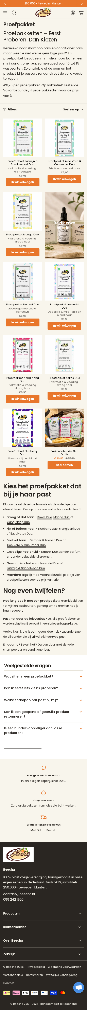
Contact (8, 983)
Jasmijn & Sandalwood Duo (26, 568)
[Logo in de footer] (18, 854)
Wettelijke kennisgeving (61, 975)
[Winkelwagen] (81, 13)
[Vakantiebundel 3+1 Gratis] (64, 428)
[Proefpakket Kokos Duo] (64, 354)
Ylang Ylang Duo (18, 522)
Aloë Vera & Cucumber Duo (26, 545)
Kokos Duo (44, 517)
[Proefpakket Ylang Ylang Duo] (22, 354)
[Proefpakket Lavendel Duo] (64, 281)
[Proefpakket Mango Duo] (22, 211)
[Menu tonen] (5, 13)
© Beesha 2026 (13, 967)
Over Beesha (13, 940)
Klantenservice (15, 927)
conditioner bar (38, 650)
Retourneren (34, 975)
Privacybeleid (36, 967)
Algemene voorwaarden (64, 967)
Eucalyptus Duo (21, 533)
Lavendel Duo (49, 563)
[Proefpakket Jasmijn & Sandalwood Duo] (22, 138)
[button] (78, 987)
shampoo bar (12, 650)
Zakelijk (9, 954)
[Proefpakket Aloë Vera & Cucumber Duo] (64, 138)
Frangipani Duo (69, 529)
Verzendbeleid (13, 975)
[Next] (82, 3)
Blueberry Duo (48, 529)
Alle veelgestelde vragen (22, 746)
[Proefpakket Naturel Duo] (22, 281)
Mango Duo (61, 517)
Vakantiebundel (51, 575)
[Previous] (5, 3)
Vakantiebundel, (16, 90)
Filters (12, 109)
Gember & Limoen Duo (46, 540)
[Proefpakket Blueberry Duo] (22, 428)
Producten (11, 913)
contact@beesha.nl (19, 894)
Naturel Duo (49, 552)
